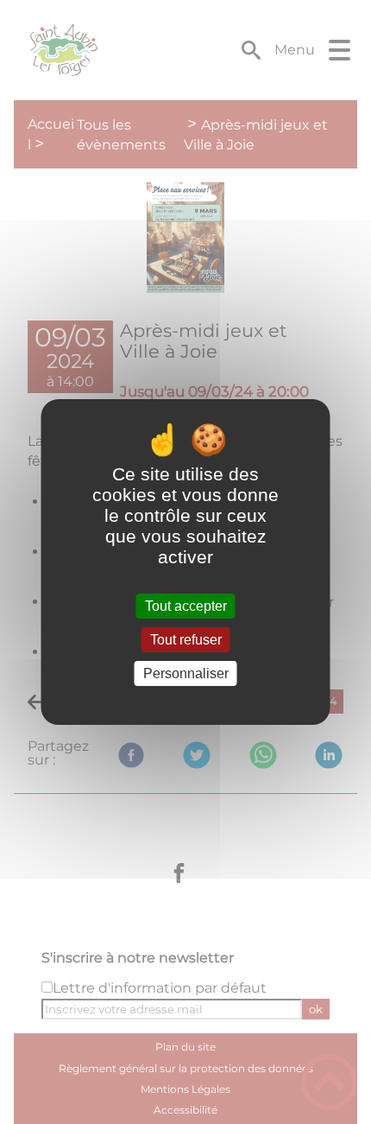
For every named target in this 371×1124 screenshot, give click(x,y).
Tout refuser (186, 639)
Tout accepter (186, 606)
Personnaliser (186, 673)
